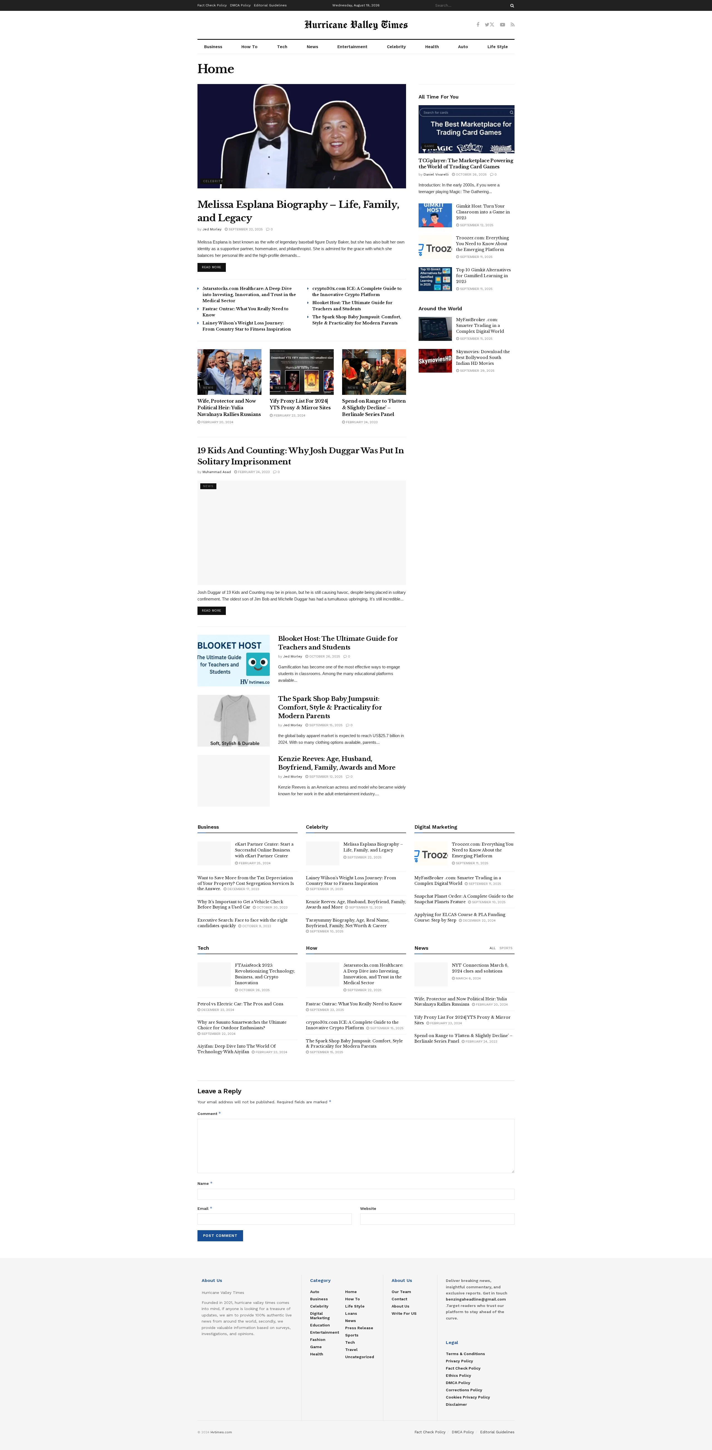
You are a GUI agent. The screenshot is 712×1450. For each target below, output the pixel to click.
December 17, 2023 (242, 889)
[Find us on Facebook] (477, 25)
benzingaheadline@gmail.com (476, 1299)
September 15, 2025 (325, 725)
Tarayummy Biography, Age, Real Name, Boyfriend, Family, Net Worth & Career (347, 923)
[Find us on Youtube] (502, 25)
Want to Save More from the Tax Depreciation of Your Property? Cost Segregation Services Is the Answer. (245, 883)
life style (355, 1306)
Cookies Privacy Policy (468, 1397)
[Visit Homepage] (356, 25)
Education (320, 1325)
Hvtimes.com (221, 1432)
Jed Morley (211, 229)
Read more (214, 267)
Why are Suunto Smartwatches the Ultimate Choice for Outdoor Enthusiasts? (241, 1025)
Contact (399, 1299)
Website (368, 1208)
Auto (463, 46)
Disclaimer (456, 1404)
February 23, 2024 (289, 415)
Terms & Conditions (465, 1353)
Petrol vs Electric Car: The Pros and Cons (240, 1003)
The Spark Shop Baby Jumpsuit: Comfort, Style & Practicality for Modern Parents (330, 707)
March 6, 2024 (468, 978)
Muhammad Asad (216, 472)
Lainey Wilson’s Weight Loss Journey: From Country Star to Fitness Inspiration (351, 880)
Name (205, 1183)
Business (213, 46)
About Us (400, 1306)
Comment (209, 1113)
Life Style (498, 46)
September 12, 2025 (325, 777)
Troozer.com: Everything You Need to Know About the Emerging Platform (482, 243)
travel (351, 1349)
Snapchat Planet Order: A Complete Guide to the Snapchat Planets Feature (463, 899)
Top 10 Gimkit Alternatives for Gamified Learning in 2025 (483, 275)
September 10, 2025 (326, 931)
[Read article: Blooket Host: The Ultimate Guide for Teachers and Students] (233, 660)
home (351, 1291)
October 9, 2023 (256, 926)
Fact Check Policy (212, 5)
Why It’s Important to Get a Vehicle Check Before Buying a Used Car (240, 904)
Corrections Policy (464, 1390)
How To (249, 46)
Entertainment (352, 46)
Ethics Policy (458, 1375)
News (312, 46)
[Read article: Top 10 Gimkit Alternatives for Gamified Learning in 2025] (435, 279)
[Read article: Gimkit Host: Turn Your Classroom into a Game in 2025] (435, 215)
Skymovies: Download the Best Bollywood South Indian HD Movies (483, 357)
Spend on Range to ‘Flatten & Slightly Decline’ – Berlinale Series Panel (374, 407)
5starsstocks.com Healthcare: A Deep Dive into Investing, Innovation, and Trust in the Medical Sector (249, 294)
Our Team (401, 1291)
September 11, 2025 (476, 257)
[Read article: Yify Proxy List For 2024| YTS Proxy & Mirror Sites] (302, 372)
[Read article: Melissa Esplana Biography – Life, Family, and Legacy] (301, 136)
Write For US (404, 1313)
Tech (282, 46)
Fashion (317, 1339)
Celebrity (396, 46)
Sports (506, 948)
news (208, 388)
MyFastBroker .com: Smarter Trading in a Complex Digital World (480, 325)
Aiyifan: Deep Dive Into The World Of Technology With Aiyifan (236, 1049)
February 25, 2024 (254, 863)
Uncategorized (359, 1357)
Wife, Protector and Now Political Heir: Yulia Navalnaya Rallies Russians (229, 407)
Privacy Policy (459, 1361)
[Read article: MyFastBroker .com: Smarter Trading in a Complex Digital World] (435, 329)
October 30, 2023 (272, 907)
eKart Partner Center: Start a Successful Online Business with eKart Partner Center (264, 850)
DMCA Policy (240, 5)
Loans (351, 1313)
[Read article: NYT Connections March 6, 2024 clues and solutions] (431, 974)
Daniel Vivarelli (436, 174)
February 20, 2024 (216, 422)
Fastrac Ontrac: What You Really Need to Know (354, 1003)
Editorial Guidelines (270, 5)
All (493, 948)
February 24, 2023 (361, 422)
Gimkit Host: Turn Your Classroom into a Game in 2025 (483, 212)
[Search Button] (511, 5)
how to (352, 1299)
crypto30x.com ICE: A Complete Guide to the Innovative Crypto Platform (352, 1025)
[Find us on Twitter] (490, 24)
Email (204, 1208)
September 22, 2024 (218, 1034)
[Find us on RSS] (513, 25)
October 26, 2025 (324, 656)
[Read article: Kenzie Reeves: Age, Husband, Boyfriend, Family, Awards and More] (233, 781)
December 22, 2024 (479, 920)
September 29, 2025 (477, 371)
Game (429, 146)
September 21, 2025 (326, 889)
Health (432, 46)
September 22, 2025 (245, 229)
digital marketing (320, 1315)
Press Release (359, 1328)
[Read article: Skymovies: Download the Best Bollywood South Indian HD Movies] (435, 361)
